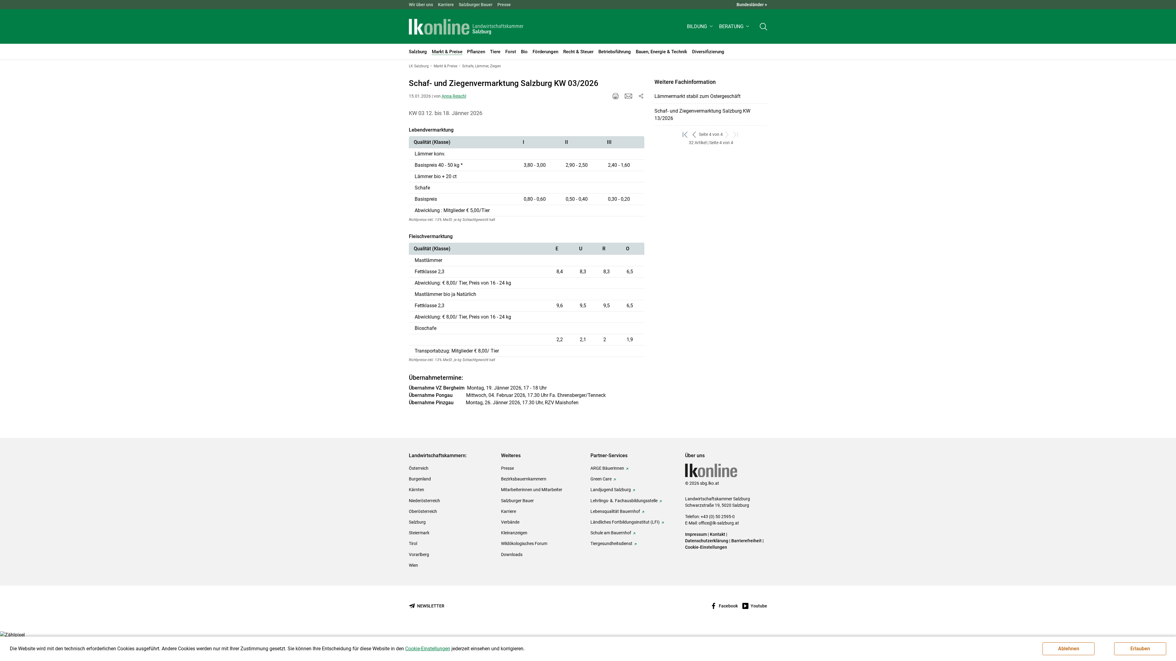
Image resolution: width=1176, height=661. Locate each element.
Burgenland (420, 478)
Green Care (601, 478)
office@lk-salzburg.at (719, 523)
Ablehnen (1068, 649)
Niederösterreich (424, 500)
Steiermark (419, 532)
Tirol (413, 543)
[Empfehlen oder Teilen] (640, 96)
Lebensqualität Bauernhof (615, 511)
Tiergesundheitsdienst (611, 543)
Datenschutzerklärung (707, 540)
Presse (504, 4)
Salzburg (417, 522)
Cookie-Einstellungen (706, 547)
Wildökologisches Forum (524, 543)
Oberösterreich (423, 511)
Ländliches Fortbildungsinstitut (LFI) (625, 522)
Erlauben (1140, 649)
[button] (700, 26)
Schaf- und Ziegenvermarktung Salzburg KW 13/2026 (702, 114)
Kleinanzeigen (514, 532)
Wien (413, 565)
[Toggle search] (763, 26)
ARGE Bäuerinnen (607, 468)
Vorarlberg (419, 554)
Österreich (418, 468)
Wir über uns (421, 4)
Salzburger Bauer (475, 4)
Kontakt (717, 534)
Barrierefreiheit (746, 540)
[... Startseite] (466, 27)
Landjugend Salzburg (610, 489)
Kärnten (416, 489)
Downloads (511, 554)
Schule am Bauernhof (610, 532)
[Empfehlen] (628, 96)
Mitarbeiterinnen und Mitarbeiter (531, 489)
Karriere (446, 4)
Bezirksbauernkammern (523, 478)
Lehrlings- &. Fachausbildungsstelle (624, 500)
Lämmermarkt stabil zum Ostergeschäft (697, 96)
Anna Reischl (454, 96)
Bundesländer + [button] (752, 4)
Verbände (510, 522)
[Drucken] (615, 96)
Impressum (696, 534)
